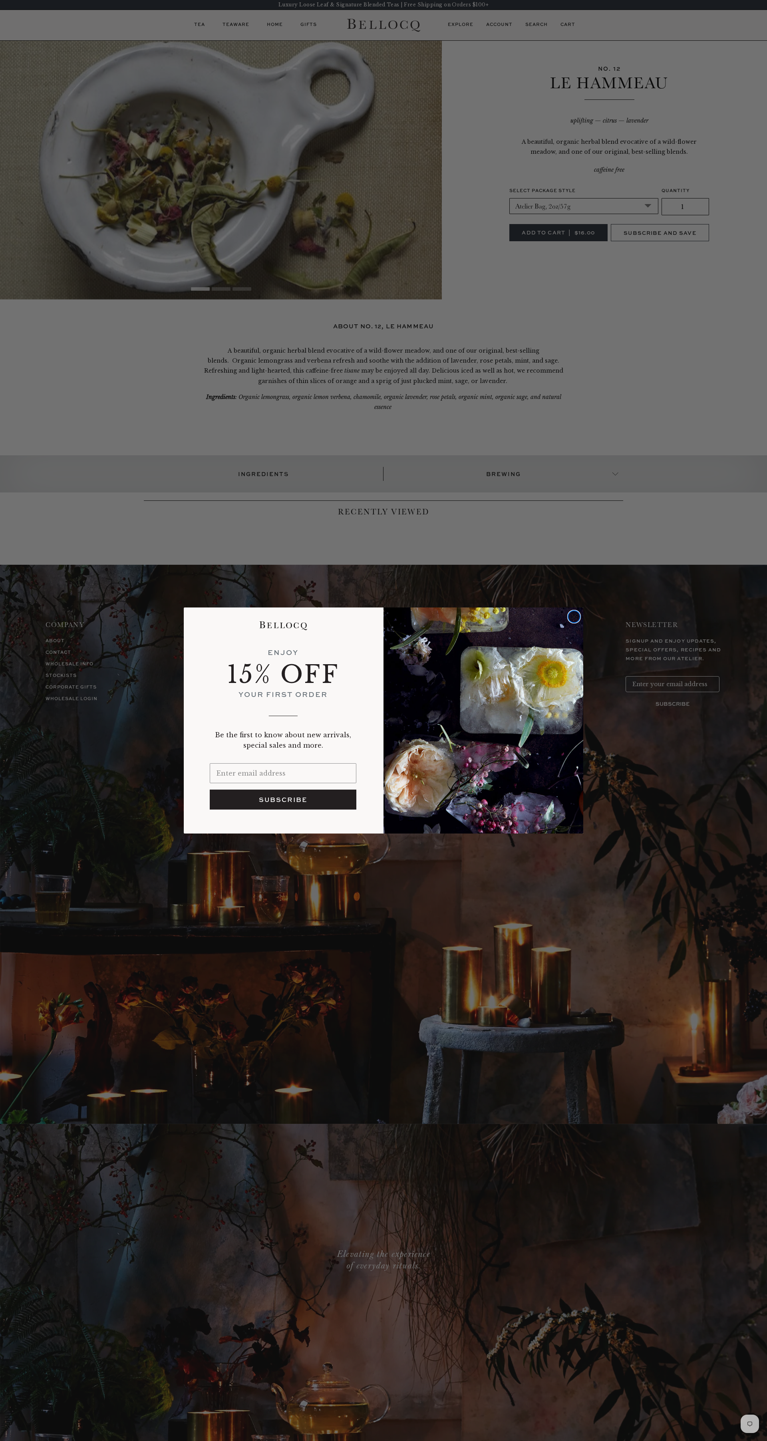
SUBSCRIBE (283, 799)
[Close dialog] (574, 617)
